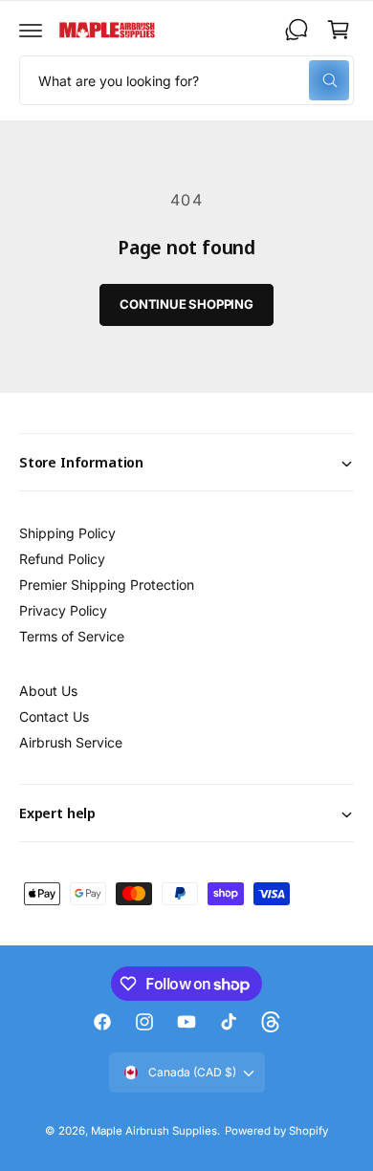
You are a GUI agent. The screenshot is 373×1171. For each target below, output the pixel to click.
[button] (31, 30)
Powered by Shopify (276, 1131)
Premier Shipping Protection (106, 584)
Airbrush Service (70, 742)
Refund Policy (62, 559)
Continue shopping (186, 304)
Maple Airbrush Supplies (154, 1131)
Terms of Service (71, 636)
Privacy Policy (63, 610)
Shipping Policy (67, 533)
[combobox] (186, 80)
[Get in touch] (296, 30)
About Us (48, 691)
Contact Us (54, 716)
